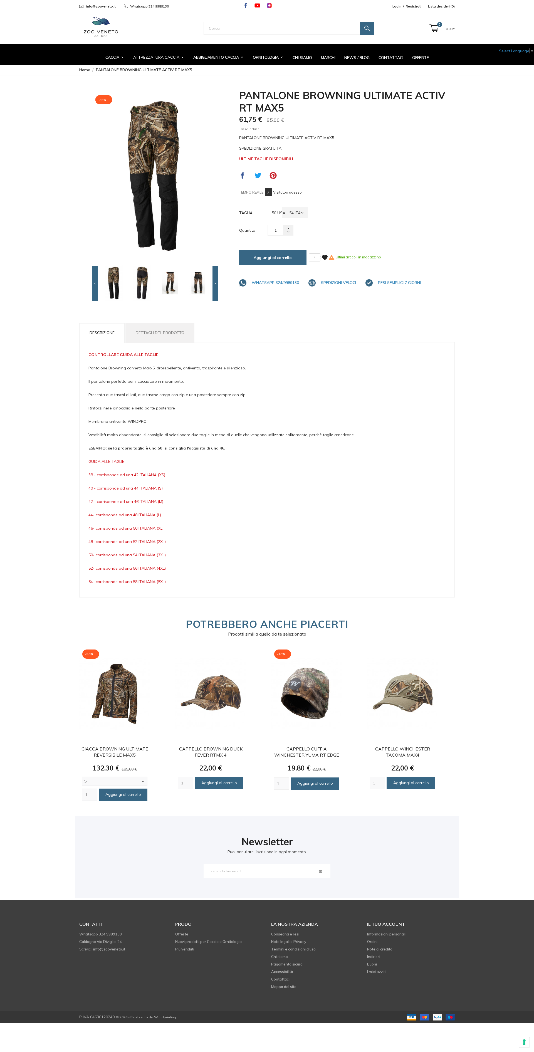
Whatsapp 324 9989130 (149, 6)
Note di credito (379, 949)
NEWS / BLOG (357, 57)
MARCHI (328, 57)
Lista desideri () (441, 6)
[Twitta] (257, 175)
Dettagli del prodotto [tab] (160, 332)
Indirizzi (373, 956)
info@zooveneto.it (101, 6)
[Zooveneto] (100, 27)
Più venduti (184, 949)
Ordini (372, 941)
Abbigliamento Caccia (218, 57)
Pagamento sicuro (287, 964)
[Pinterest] (273, 175)
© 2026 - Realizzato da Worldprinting (146, 1017)
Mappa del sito (283, 986)
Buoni (372, 964)
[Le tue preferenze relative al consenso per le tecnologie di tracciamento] (524, 1042)
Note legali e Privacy (288, 941)
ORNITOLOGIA (268, 57)
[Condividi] (242, 175)
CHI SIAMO (302, 57)
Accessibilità (282, 971)
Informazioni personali (386, 934)
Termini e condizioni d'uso (293, 949)
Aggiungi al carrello (273, 257)
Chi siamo (279, 956)
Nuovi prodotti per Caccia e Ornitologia (208, 941)
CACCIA (114, 57)
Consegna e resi (285, 934)
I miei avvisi (376, 971)
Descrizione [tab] (102, 332)
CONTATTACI (391, 57)
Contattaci (280, 979)
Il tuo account (386, 924)
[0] (434, 28)
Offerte (420, 57)
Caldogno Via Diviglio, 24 (100, 941)
